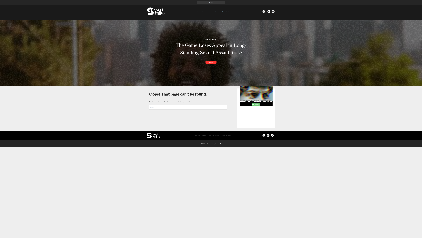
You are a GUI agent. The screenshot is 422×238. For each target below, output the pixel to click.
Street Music (214, 12)
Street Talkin (201, 12)
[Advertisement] (256, 145)
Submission (226, 12)
